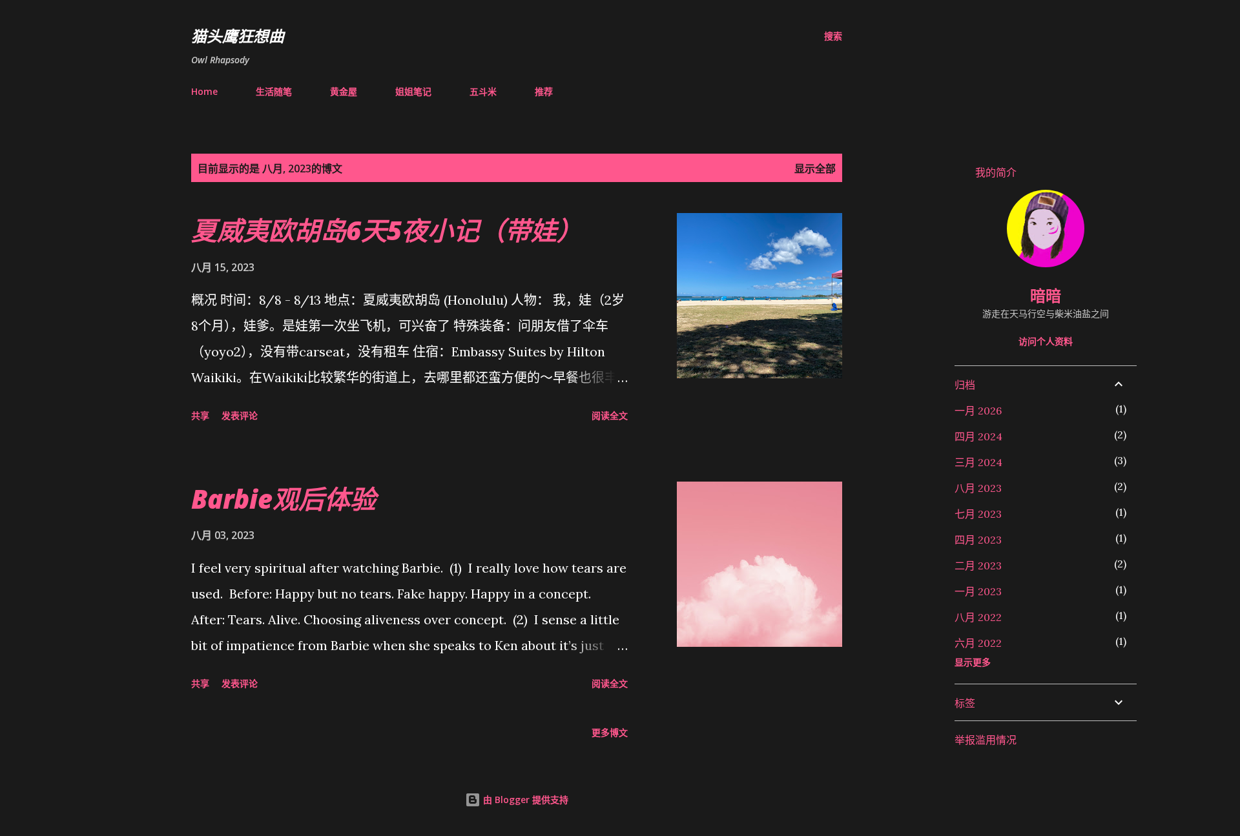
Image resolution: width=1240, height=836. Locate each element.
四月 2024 (978, 436)
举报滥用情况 (986, 740)
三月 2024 (978, 462)
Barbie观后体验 (283, 498)
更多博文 (610, 732)
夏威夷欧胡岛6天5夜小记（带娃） (387, 230)
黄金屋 (343, 91)
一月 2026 (978, 410)
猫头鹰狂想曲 (237, 35)
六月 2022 (978, 643)
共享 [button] (200, 415)
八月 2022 (978, 617)
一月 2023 (978, 591)
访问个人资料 (1045, 341)
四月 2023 (978, 539)
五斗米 (483, 91)
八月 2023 (978, 488)
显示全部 (815, 168)
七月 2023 (978, 513)
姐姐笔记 (413, 91)
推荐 (544, 91)
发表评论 (240, 415)
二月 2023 (978, 565)
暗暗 (1045, 295)
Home (204, 91)
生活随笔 (274, 91)
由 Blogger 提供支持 (524, 799)
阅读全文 (610, 415)
